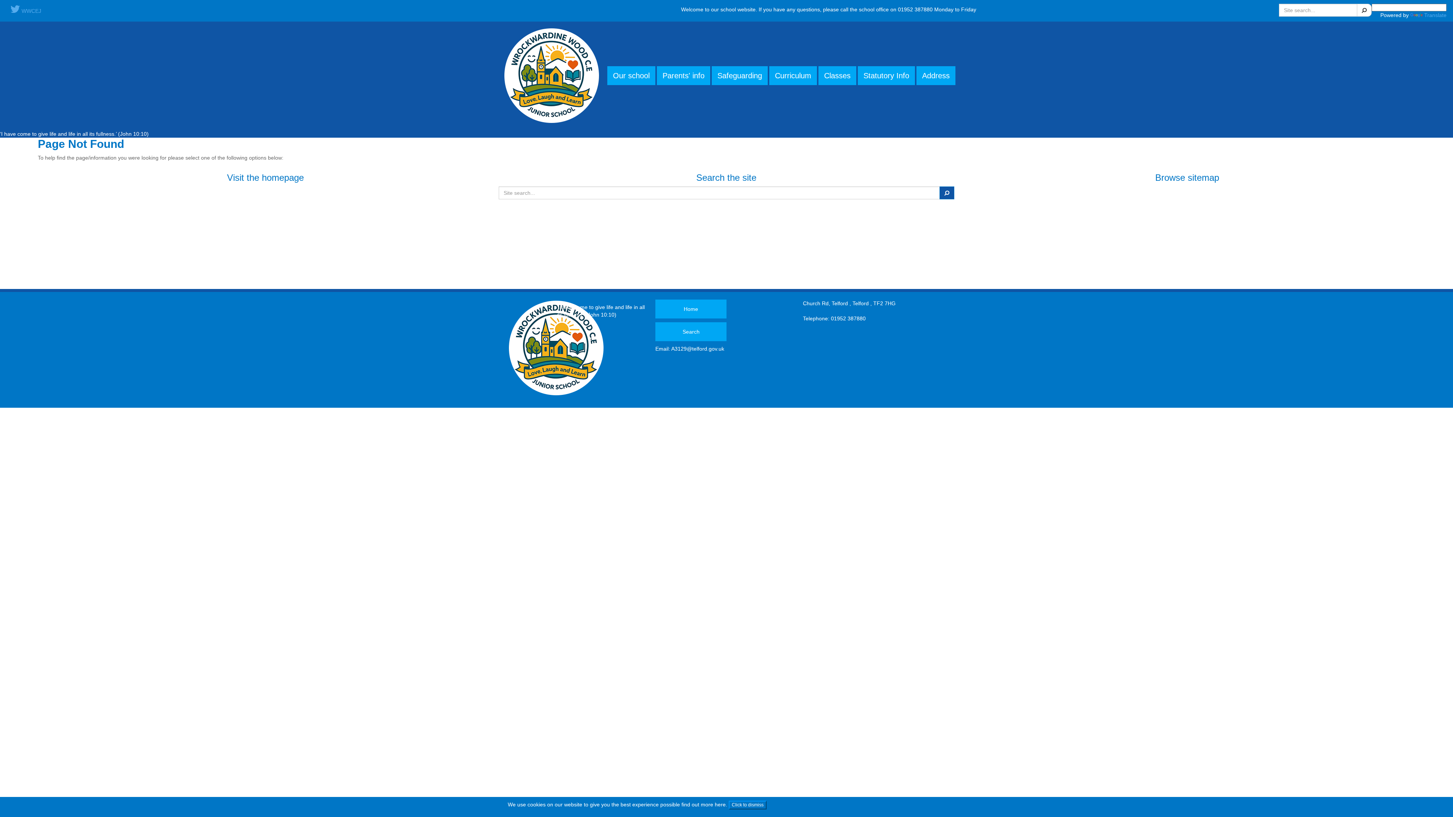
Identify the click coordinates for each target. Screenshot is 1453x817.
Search (691, 332)
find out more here (703, 804)
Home (691, 309)
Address (936, 75)
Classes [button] (837, 75)
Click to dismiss (748, 805)
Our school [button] (631, 75)
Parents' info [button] (684, 75)
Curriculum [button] (793, 75)
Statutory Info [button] (886, 75)
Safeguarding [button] (739, 75)
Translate (1435, 15)
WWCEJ (30, 11)
